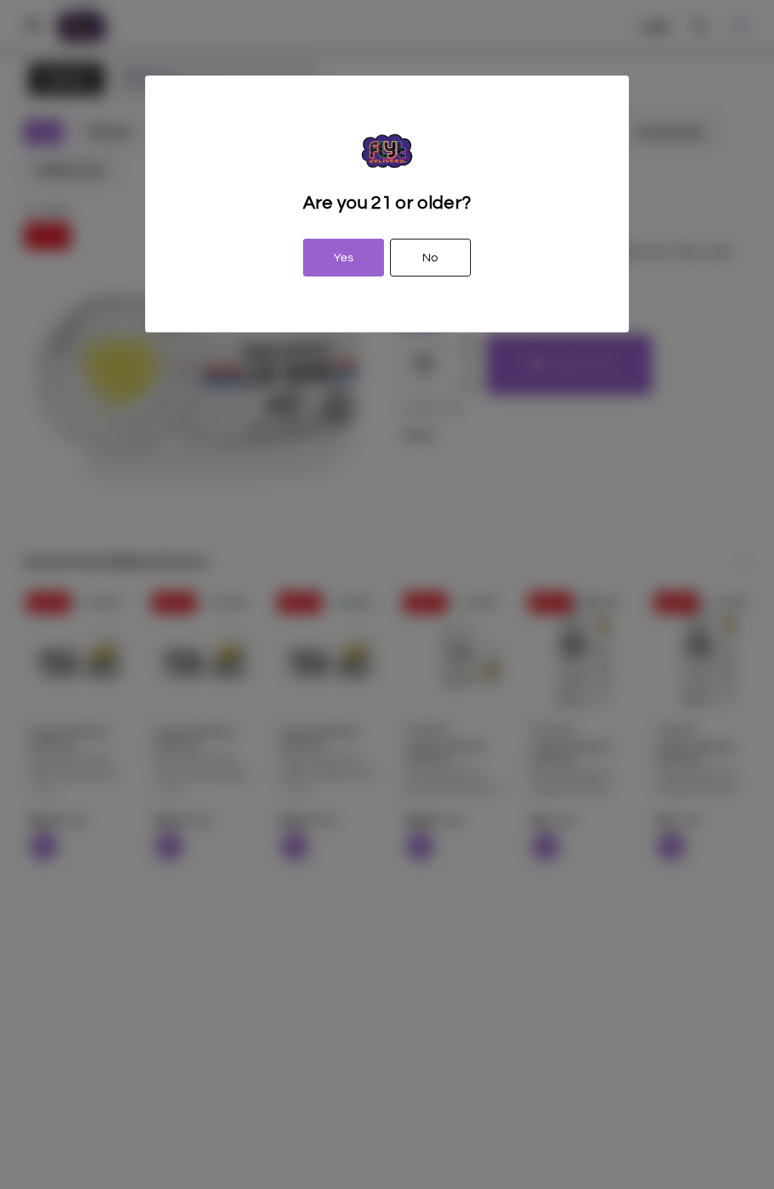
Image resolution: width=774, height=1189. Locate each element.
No (430, 258)
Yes (343, 258)
